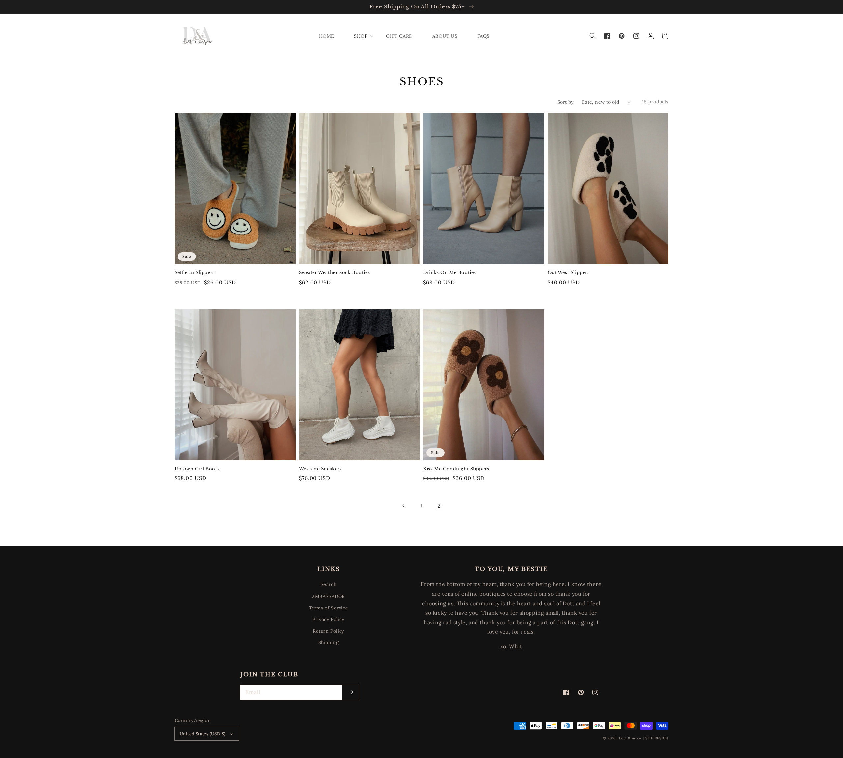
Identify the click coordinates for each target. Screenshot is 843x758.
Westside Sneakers (320, 469)
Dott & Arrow (630, 738)
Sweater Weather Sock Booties (334, 272)
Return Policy (328, 631)
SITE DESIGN (656, 738)
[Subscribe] (350, 692)
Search (329, 584)
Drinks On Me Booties (449, 272)
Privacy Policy (328, 619)
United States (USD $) (202, 734)
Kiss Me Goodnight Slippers (456, 469)
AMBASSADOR (328, 596)
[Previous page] (403, 506)
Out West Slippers (569, 272)
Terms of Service (328, 608)
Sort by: (566, 102)
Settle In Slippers (195, 272)
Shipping (328, 642)
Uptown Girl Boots (197, 469)
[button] (592, 36)
